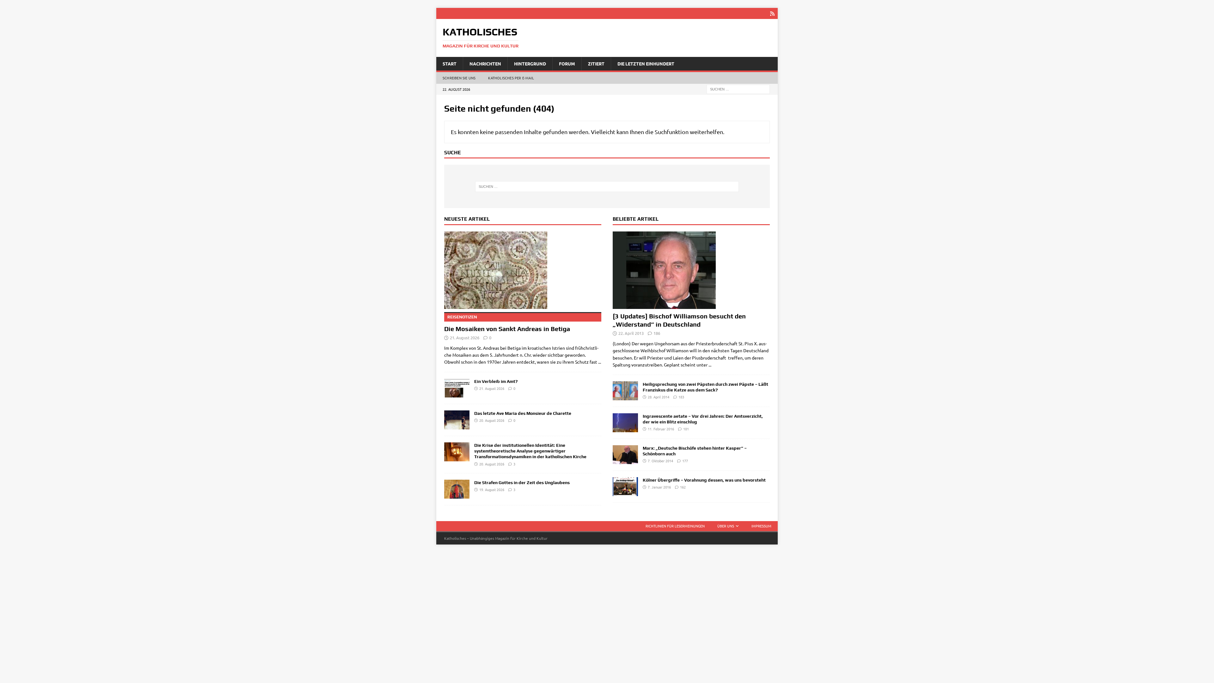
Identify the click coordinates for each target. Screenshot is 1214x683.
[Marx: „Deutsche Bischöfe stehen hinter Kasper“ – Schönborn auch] (625, 454)
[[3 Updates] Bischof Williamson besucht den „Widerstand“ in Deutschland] (691, 270)
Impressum (761, 525)
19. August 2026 (491, 489)
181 (686, 428)
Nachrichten (485, 63)
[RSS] (772, 13)
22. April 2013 (631, 333)
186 (656, 333)
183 (681, 396)
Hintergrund (530, 63)
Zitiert (596, 63)
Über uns (725, 525)
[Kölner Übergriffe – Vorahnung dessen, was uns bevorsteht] (625, 486)
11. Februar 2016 (661, 428)
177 (685, 460)
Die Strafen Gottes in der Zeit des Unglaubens (522, 482)
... (599, 362)
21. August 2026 (464, 337)
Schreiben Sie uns (459, 77)
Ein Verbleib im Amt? (496, 381)
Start (450, 63)
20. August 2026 (491, 420)
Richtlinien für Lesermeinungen (675, 525)
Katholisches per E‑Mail (511, 77)
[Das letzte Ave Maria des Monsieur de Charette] (456, 419)
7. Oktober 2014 (660, 460)
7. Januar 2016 (659, 486)
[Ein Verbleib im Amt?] (456, 387)
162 (683, 486)
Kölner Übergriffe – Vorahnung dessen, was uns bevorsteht (704, 480)
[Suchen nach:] (738, 89)
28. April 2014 (658, 396)
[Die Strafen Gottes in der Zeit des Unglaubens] (456, 489)
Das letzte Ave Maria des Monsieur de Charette (522, 413)
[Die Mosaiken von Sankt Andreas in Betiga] (522, 270)
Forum (567, 63)
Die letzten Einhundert (645, 63)
